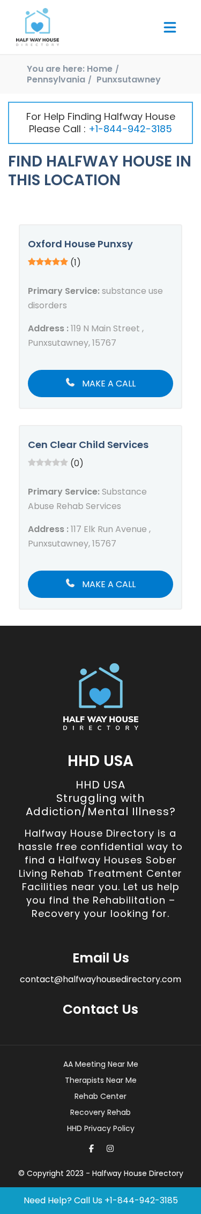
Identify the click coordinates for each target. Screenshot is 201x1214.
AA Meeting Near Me (100, 1064)
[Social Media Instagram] (110, 1148)
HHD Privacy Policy (101, 1128)
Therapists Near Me (101, 1080)
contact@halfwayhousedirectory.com (100, 979)
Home (100, 69)
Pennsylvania (56, 79)
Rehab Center (100, 1096)
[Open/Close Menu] (170, 27)
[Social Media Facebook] (91, 1148)
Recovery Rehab (100, 1112)
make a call (108, 383)
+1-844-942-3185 (130, 128)
